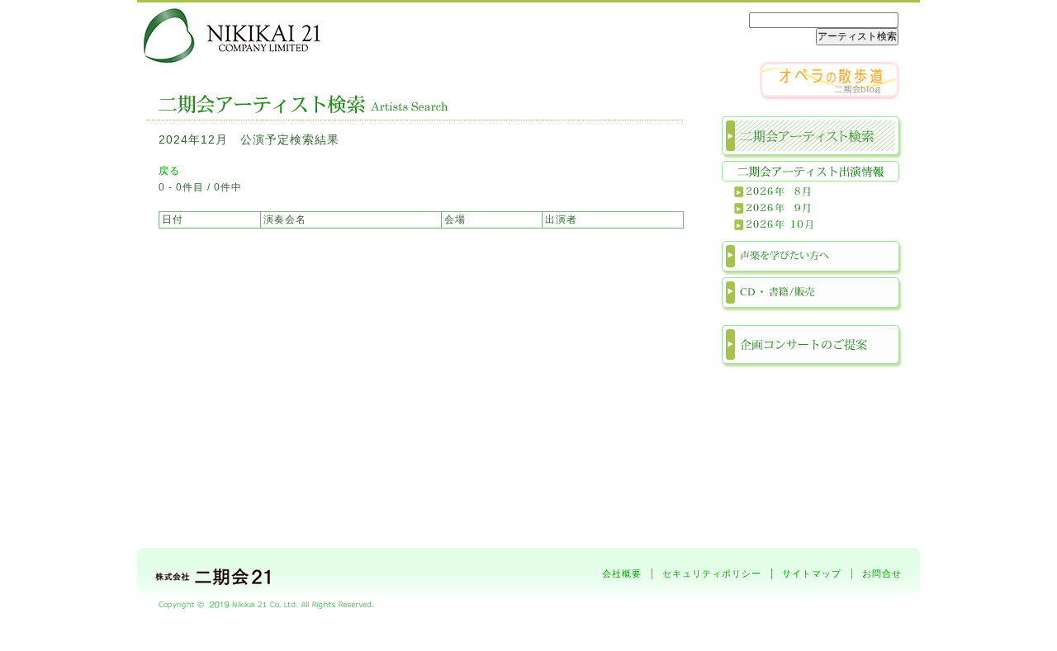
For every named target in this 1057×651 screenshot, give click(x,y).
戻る (169, 171)
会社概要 (622, 573)
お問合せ (882, 573)
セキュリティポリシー (711, 573)
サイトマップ (811, 573)
